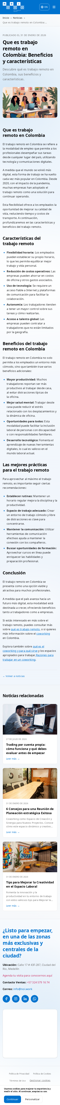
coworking (43, 633)
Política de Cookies (42, 1073)
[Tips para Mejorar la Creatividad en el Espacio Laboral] (30, 857)
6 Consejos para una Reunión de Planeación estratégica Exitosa (30, 811)
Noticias (17, 17)
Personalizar (32, 1099)
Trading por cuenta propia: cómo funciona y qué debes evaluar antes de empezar (26, 749)
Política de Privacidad (19, 1073)
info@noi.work (22, 989)
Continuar (12, 1099)
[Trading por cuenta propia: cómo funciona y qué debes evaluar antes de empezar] (30, 719)
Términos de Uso (18, 1080)
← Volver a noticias (14, 676)
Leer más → (13, 758)
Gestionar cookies (40, 1080)
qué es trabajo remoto (25, 629)
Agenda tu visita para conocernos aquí (27, 975)
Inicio (6, 17)
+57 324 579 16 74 (38, 982)
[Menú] (54, 7)
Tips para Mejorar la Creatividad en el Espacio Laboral (30, 884)
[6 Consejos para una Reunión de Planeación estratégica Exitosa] (30, 783)
